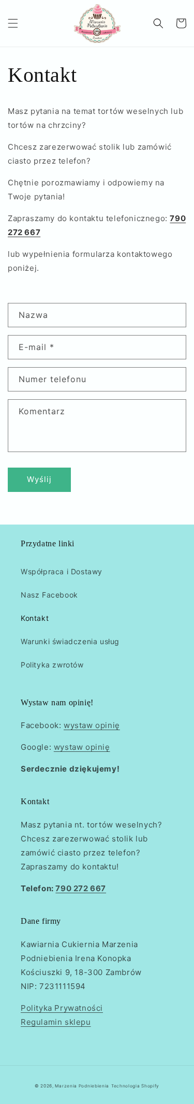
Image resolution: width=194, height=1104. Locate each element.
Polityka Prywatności (62, 1008)
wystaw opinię (92, 725)
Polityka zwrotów (52, 664)
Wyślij (39, 479)
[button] (13, 23)
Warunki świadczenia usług (70, 641)
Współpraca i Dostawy (61, 571)
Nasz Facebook (49, 594)
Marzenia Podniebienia (82, 1085)
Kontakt (35, 618)
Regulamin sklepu (56, 1022)
